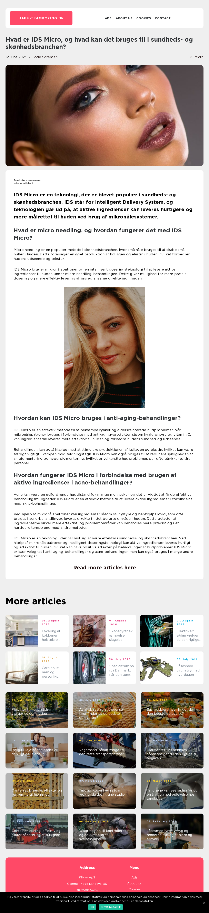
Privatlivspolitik (111, 907)
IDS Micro (195, 57)
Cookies (143, 18)
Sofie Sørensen (45, 57)
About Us (124, 18)
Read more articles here (104, 568)
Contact (163, 18)
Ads (108, 18)
